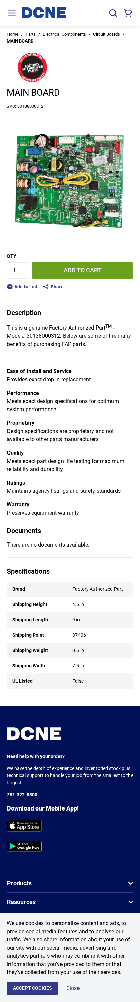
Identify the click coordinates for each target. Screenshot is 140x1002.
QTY (11, 256)
